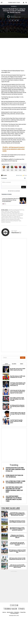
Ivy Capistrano (19, 215)
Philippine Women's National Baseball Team (11, 220)
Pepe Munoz (20, 218)
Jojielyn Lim (11, 216)
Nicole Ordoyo (13, 218)
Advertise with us (10, 612)
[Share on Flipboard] (15, 20)
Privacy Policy (22, 612)
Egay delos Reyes (5, 213)
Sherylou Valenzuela (5, 222)
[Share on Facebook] (10, 20)
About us (4, 612)
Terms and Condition (14, 613)
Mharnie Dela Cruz (5, 218)
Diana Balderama (15, 212)
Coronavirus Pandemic (6, 212)
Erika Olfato (20, 213)
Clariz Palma (16, 211)
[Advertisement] (14, 54)
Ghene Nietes (13, 215)
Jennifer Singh (4, 216)
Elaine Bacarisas (13, 213)
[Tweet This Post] (12, 20)
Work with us (16, 612)
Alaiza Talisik (4, 211)
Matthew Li (16, 232)
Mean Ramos (17, 216)
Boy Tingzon (10, 211)
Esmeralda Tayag (5, 215)
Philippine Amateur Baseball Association (10, 219)
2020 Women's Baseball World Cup (16, 209)
